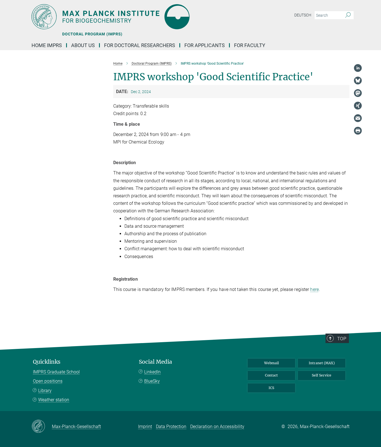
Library (45, 390)
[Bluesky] (358, 80)
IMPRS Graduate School (56, 372)
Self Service (321, 375)
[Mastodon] (358, 93)
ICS (271, 388)
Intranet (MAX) (322, 363)
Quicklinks (47, 362)
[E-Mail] (358, 118)
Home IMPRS (47, 45)
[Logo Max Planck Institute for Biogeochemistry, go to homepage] (136, 16)
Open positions (47, 381)
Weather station (53, 399)
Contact (271, 375)
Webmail (271, 363)
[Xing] (358, 105)
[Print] (358, 131)
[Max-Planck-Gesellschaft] (42, 426)
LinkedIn (152, 372)
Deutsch (302, 15)
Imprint (145, 426)
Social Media (155, 362)
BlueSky (152, 381)
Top (341, 338)
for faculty (249, 45)
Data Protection (171, 426)
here (314, 289)
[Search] (348, 15)
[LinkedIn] (358, 68)
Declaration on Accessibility (217, 426)
